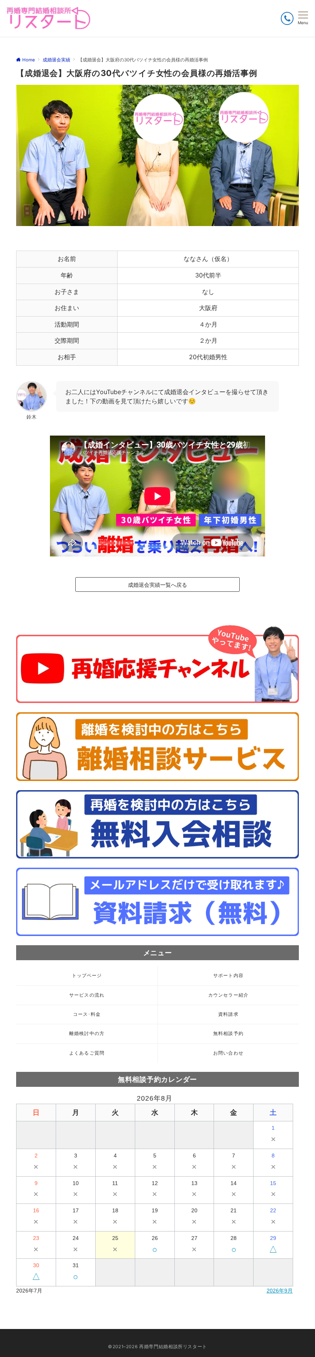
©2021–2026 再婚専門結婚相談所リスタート (157, 1346)
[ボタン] (287, 18)
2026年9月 (280, 1291)
